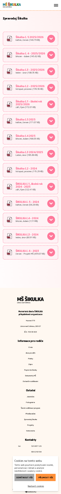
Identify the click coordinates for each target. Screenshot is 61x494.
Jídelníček (30, 396)
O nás (30, 347)
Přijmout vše (45, 477)
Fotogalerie (30, 402)
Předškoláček (30, 413)
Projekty (30, 425)
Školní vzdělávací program (30, 408)
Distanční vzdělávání (30, 381)
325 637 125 (36, 446)
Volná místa (30, 431)
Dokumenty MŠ (30, 375)
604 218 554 (36, 452)
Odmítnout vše (24, 477)
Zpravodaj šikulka (30, 419)
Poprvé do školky (30, 370)
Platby (30, 358)
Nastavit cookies (36, 486)
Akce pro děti (30, 353)
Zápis (30, 364)
